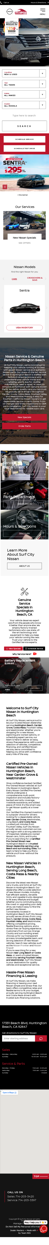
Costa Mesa (19, 727)
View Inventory (24, 327)
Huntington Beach (24, 725)
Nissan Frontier (21, 945)
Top (37, 1176)
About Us (24, 566)
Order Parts (24, 426)
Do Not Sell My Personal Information (24, 1226)
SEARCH (24, 126)
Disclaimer (7, 689)
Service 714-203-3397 (21, 1200)
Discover (24, 533)
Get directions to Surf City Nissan (19, 1032)
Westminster (33, 819)
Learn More (35, 688)
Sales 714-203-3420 (20, 1196)
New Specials (24, 417)
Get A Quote (24, 243)
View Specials (15, 648)
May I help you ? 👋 (34, 1222)
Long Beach (12, 821)
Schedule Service (24, 474)
